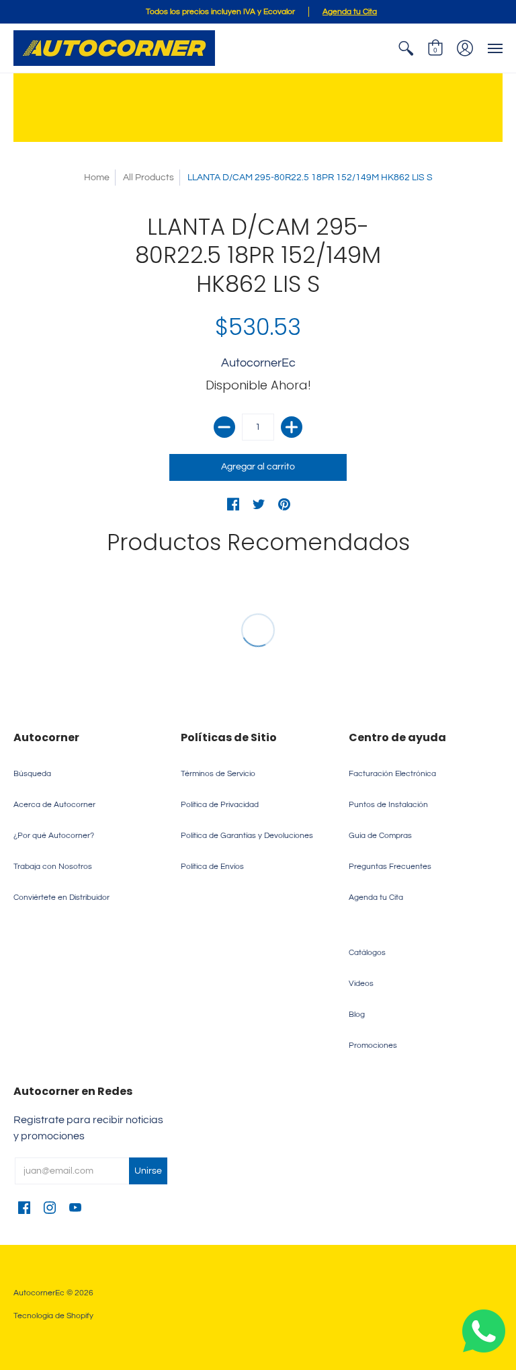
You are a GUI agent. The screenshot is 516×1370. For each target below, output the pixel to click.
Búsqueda (32, 773)
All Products (148, 177)
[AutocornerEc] (114, 48)
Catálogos (367, 952)
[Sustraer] (224, 427)
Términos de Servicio (218, 773)
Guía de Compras (380, 835)
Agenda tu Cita (376, 897)
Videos (361, 983)
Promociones (373, 1045)
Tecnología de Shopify (53, 1315)
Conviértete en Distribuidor (61, 897)
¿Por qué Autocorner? (53, 835)
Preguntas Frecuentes (390, 866)
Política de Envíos (212, 866)
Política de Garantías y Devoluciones (247, 835)
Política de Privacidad (220, 804)
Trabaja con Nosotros (52, 866)
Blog (357, 1014)
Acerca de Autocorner (54, 804)
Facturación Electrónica (392, 773)
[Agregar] (291, 427)
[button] (406, 48)
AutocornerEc (258, 362)
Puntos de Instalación (388, 804)
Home (97, 177)
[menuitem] (406, 48)
